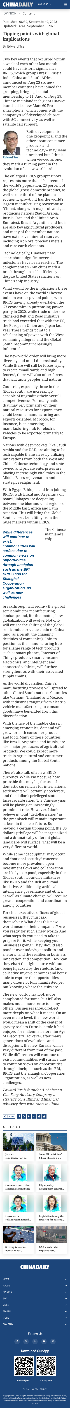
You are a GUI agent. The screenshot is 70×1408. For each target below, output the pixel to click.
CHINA (26, 1389)
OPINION (10, 13)
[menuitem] (42, 4)
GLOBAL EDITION (39, 1389)
